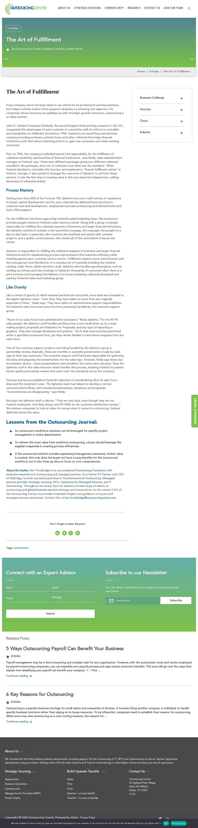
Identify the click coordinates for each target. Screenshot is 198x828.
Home (141, 71)
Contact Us (152, 8)
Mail (77, 533)
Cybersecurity (114, 8)
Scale (70, 789)
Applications (12, 779)
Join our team (173, 8)
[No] (194, 823)
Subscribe (176, 600)
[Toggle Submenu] (181, 98)
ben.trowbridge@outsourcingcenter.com (90, 497)
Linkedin (57, 533)
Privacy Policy (87, 818)
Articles (13, 28)
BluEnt (74, 818)
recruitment (21, 548)
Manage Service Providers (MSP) (23, 793)
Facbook (70, 533)
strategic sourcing (40, 482)
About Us (64, 8)
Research (134, 8)
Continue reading (17, 676)
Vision (70, 779)
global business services (43, 490)
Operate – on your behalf (81, 793)
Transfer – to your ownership (82, 798)
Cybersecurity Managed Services (81, 482)
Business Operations (16, 784)
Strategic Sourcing (87, 8)
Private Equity (12, 798)
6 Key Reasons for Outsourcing (39, 694)
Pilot (69, 784)
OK (166, 823)
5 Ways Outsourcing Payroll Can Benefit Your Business (65, 648)
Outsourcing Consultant (90, 470)
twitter (64, 533)
